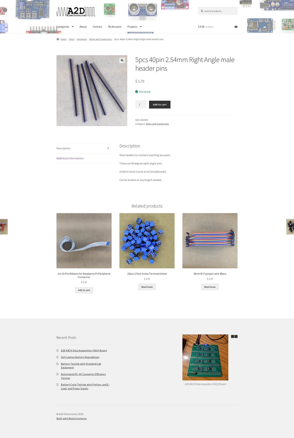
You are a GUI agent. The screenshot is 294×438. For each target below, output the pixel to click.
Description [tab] (63, 148)
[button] (122, 60)
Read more (147, 286)
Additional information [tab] (70, 158)
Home (64, 39)
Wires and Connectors (100, 39)
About (83, 26)
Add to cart (160, 104)
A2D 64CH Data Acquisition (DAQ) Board (84, 350)
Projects (132, 26)
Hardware (82, 39)
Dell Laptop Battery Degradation (80, 357)
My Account (114, 26)
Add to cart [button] (84, 290)
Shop (71, 39)
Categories (62, 26)
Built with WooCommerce (71, 418)
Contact (97, 26)
